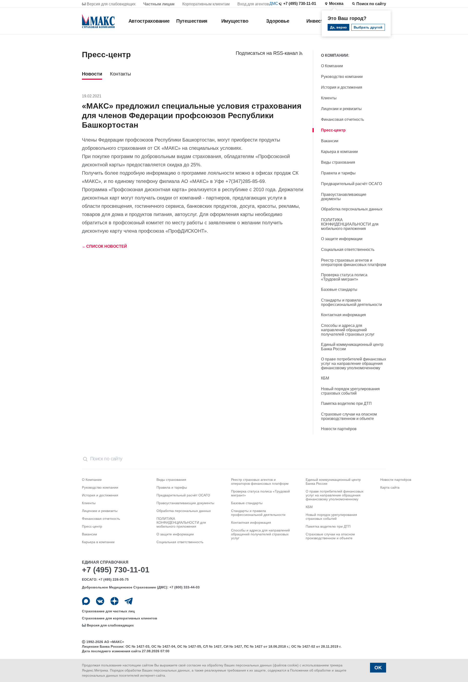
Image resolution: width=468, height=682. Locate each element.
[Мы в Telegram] (129, 601)
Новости (92, 73)
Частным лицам (159, 4)
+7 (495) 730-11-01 (299, 3)
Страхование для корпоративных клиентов (119, 618)
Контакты (120, 73)
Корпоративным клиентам (206, 4)
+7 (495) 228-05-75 (113, 579)
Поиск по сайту (371, 4)
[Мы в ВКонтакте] (100, 601)
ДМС (273, 3)
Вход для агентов (253, 4)
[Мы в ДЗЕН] (114, 601)
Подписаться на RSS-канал (267, 53)
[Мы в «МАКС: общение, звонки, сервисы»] (86, 601)
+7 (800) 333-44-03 (184, 587)
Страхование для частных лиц (108, 611)
